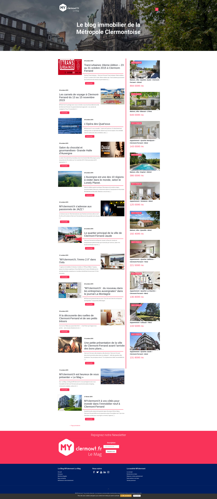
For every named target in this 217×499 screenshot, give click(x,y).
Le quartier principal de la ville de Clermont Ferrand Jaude (103, 234)
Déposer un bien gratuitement (135, 476)
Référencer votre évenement (65, 480)
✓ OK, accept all (126, 495)
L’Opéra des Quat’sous (97, 123)
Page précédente (75, 425)
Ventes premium (131, 480)
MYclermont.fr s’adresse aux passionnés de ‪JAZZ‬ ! (75, 208)
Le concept (130, 472)
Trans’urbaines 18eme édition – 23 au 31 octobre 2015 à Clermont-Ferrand (104, 68)
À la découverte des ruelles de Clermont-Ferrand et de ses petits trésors (78, 318)
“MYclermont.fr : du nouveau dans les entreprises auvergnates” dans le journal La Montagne (103, 291)
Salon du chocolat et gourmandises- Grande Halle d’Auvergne (75, 150)
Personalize (137, 495)
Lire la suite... (89, 83)
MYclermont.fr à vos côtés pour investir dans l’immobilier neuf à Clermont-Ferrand (102, 403)
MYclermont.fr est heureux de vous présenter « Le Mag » (79, 376)
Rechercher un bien (132, 474)
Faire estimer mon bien (133, 478)
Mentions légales (62, 476)
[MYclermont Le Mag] (98, 7)
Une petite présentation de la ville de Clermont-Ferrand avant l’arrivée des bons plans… (104, 345)
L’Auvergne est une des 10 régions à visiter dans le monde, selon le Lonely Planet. (104, 180)
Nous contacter (62, 478)
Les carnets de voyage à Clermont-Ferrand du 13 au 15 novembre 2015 (79, 97)
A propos (60, 474)
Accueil (60, 472)
